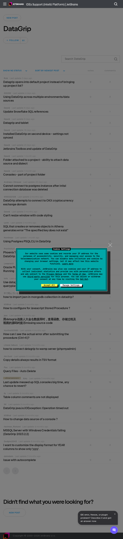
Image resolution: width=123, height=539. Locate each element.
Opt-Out (84, 279)
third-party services (38, 276)
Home (16, 4)
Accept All (49, 285)
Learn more (67, 264)
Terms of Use (79, 274)
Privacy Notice (54, 274)
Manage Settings (71, 285)
